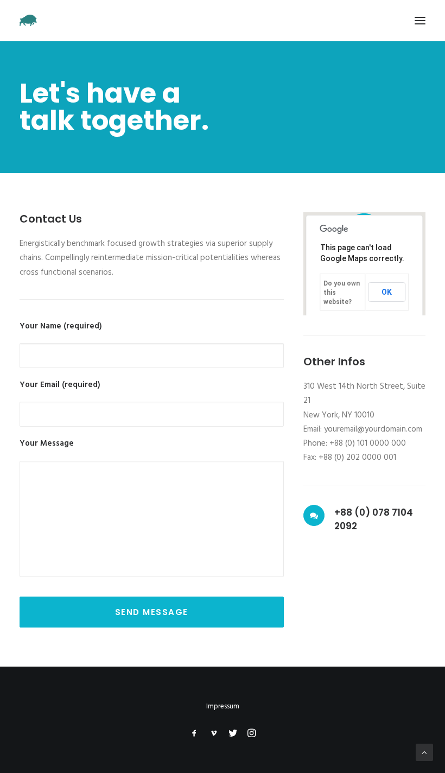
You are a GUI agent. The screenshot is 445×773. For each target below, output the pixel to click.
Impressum (222, 706)
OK (387, 292)
